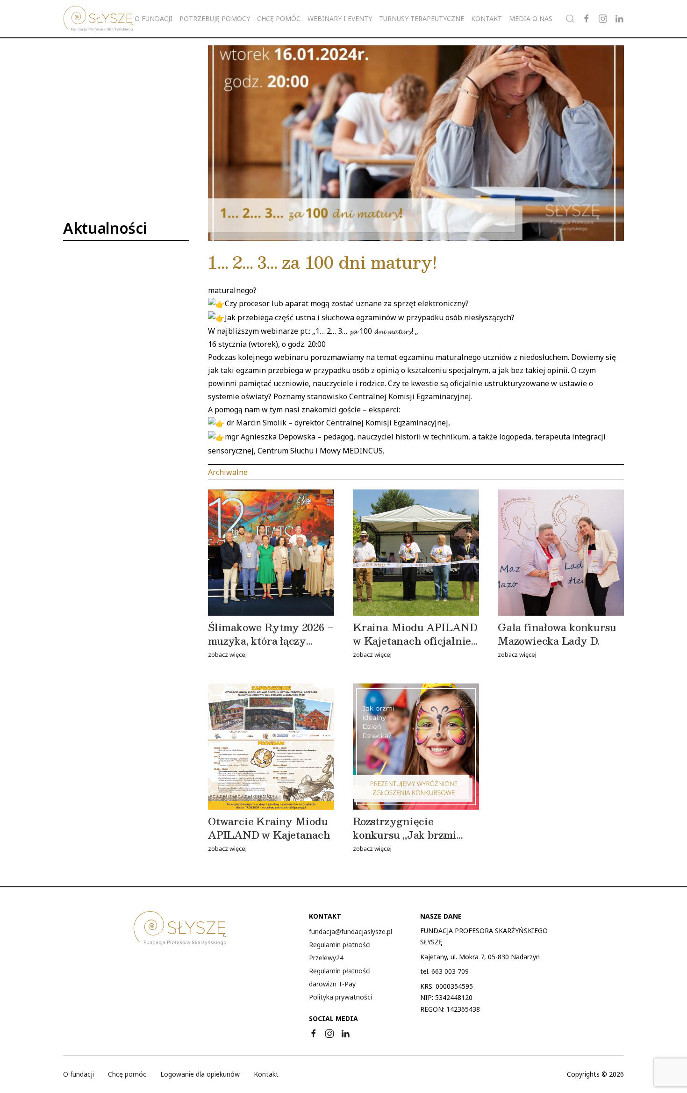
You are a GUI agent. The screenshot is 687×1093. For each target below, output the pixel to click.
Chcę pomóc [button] (279, 18)
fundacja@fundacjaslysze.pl (350, 931)
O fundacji (78, 1074)
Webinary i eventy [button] (340, 18)
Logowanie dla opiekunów (200, 1074)
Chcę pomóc (127, 1074)
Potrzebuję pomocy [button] (214, 18)
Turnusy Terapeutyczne (421, 18)
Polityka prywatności (340, 996)
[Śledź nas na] (586, 18)
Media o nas (530, 18)
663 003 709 (450, 971)
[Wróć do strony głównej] (98, 18)
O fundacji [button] (153, 18)
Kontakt (486, 18)
